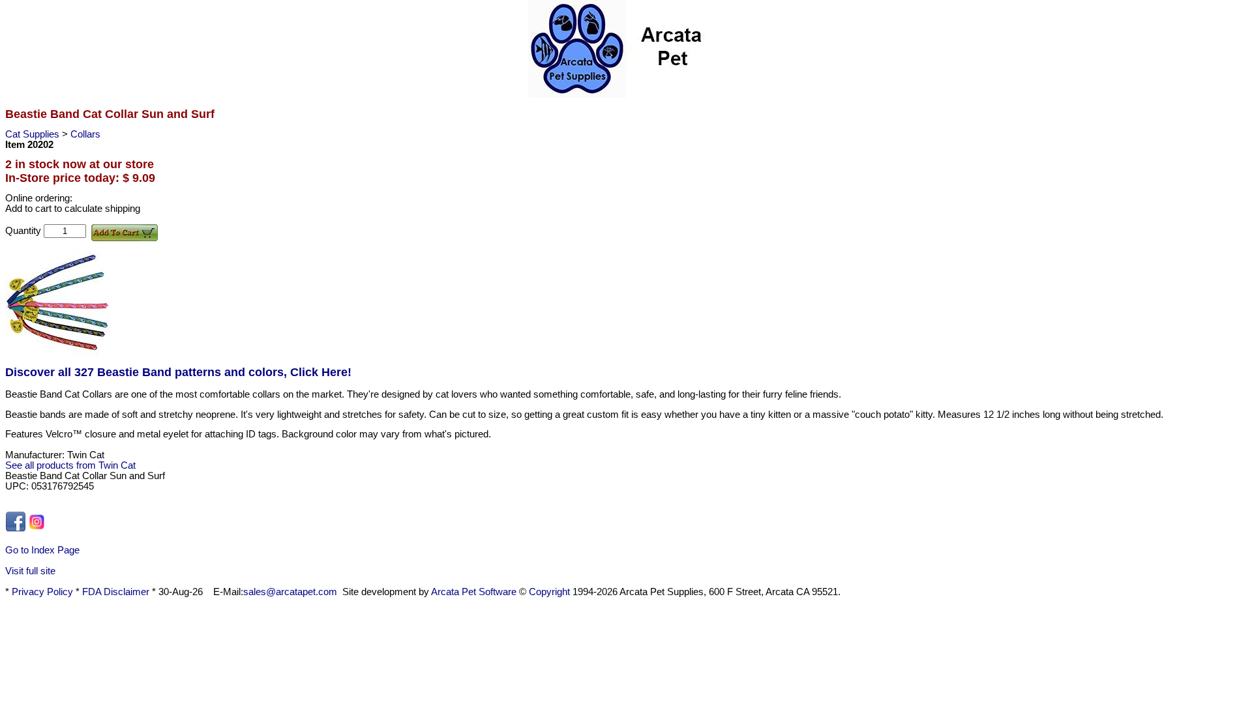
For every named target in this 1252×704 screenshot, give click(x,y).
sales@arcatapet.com (290, 592)
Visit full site (30, 571)
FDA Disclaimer (115, 592)
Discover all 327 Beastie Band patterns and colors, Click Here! (178, 372)
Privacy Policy (42, 592)
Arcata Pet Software (473, 592)
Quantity (24, 231)
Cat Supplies (33, 134)
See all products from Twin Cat (70, 465)
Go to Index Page (42, 550)
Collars (85, 134)
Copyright (549, 592)
